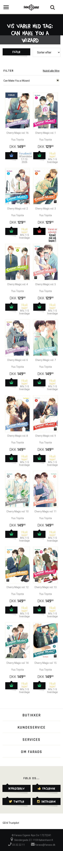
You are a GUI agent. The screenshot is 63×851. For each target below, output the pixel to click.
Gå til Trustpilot (11, 822)
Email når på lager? (52, 238)
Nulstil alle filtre (51, 70)
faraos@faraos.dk (45, 844)
